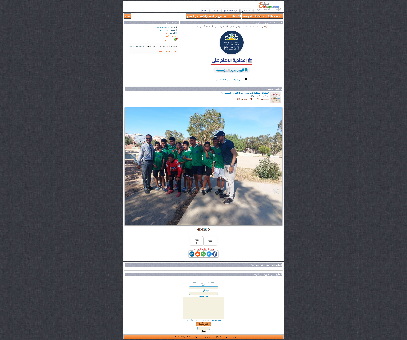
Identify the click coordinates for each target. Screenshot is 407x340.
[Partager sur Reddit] (197, 255)
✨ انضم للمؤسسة (171, 36)
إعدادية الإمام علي (229, 60)
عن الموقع (192, 16)
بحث (127, 16)
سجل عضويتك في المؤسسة (168, 51)
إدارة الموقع (255, 95)
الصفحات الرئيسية (272, 16)
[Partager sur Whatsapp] (203, 255)
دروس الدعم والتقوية (211, 16)
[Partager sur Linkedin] (191, 255)
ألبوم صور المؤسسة (230, 70)
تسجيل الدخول (247, 10)
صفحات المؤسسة (251, 16)
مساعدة (205, 10)
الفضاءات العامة (232, 16)
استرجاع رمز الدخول (231, 10)
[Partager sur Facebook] (214, 255)
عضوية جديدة (216, 10)
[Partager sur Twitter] (209, 255)
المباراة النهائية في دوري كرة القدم (230, 79)
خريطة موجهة (168, 40)
